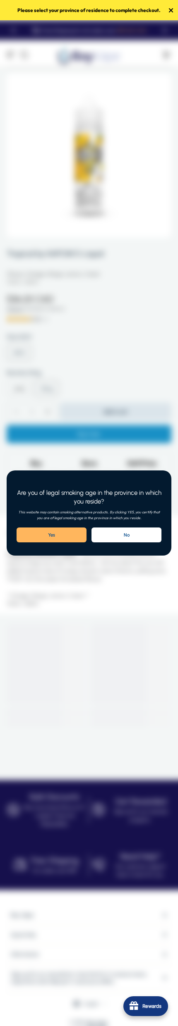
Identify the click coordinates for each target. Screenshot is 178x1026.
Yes (51, 535)
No (127, 535)
